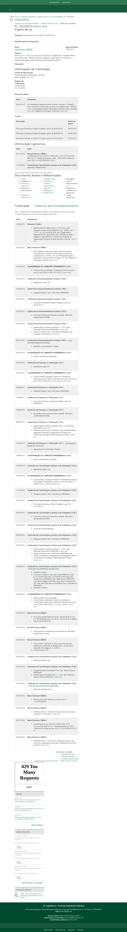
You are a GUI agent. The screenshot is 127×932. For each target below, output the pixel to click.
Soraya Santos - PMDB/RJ (24, 49)
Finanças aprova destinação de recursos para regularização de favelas (28, 818)
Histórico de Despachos (25, 196)
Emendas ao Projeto (25, 184)
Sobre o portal (48, 930)
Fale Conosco (66, 2)
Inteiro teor (40, 26)
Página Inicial (15, 17)
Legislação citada (49, 179)
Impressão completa (68, 756)
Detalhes (19, 848)
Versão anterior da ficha (49, 23)
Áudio (18, 846)
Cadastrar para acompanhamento (27, 23)
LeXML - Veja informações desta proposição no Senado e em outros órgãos (31, 895)
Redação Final (48, 193)
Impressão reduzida (68, 754)
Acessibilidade (54, 2)
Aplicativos (71, 930)
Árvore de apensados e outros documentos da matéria (34, 172)
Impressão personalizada (69, 759)
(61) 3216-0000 (69, 918)
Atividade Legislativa (28, 17)
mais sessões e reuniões (32, 883)
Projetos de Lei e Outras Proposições (50, 17)
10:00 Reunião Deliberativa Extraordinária (43, 686)
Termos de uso (60, 930)
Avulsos (23, 179)
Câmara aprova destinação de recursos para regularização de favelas (29, 809)
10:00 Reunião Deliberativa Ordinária (49, 341)
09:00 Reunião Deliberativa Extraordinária (43, 568)
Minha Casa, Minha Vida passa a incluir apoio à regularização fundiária (28, 800)
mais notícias (37, 825)
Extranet (80, 930)
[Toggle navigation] (10, 8)
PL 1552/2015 (19, 20)
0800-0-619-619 (65, 916)
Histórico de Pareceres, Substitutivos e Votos (49, 184)
